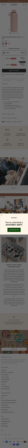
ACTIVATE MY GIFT (14, 230)
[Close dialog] (1, 215)
